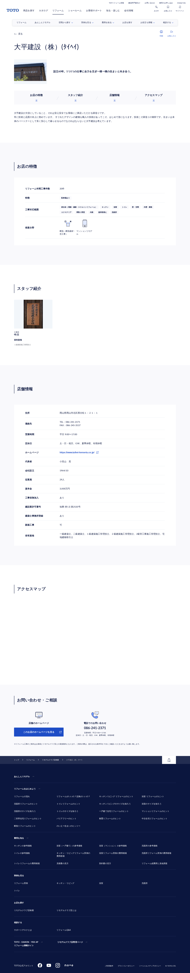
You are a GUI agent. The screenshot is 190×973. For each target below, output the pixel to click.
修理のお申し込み (166, 3)
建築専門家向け (134, 3)
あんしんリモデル (22, 777)
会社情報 (128, 10)
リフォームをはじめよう (25, 789)
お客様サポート (94, 10)
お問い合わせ (150, 3)
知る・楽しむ (113, 10)
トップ (16, 760)
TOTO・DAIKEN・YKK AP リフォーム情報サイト (26, 944)
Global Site (181, 3)
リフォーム (58, 10)
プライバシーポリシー (126, 966)
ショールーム (75, 10)
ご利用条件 (109, 966)
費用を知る (19, 838)
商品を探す (28, 10)
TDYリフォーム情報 (116, 3)
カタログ (43, 10)
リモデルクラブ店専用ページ (70, 942)
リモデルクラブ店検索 (50, 760)
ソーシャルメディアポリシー (150, 966)
